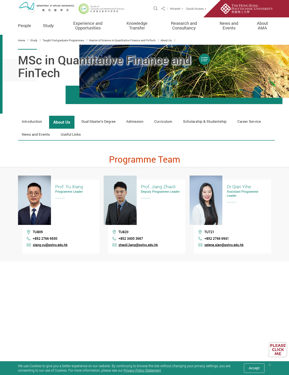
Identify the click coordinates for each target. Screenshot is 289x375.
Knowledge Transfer (137, 25)
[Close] (269, 364)
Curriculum (163, 121)
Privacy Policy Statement (142, 370)
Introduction (32, 121)
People (24, 25)
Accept (254, 368)
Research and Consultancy (184, 25)
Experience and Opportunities (87, 25)
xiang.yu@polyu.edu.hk (50, 245)
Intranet (175, 8)
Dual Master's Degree (98, 121)
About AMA (262, 25)
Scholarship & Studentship (205, 121)
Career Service (249, 121)
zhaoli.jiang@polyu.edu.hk (138, 245)
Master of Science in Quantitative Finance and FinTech (122, 40)
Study (48, 25)
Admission (134, 121)
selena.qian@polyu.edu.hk (224, 245)
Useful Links (71, 134)
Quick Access (195, 8)
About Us (166, 40)
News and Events (229, 25)
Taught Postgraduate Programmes (64, 40)
